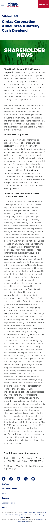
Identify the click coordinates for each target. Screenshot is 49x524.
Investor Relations (9, 488)
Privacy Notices (20, 514)
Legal (44, 512)
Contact (43, 4)
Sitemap (30, 514)
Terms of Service (22, 521)
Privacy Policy (40, 519)
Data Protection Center (32, 512)
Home (4, 507)
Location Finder (8, 502)
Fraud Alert (9, 514)
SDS (4, 493)
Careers (5, 498)
